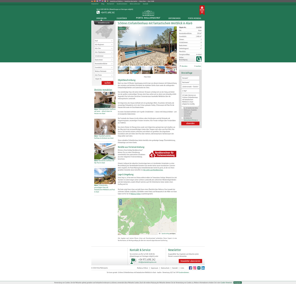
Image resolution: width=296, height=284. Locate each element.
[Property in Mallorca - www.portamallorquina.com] (97, 1)
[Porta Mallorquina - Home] (148, 18)
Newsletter (95, 4)
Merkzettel (110, 4)
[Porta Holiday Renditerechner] (162, 154)
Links (182, 268)
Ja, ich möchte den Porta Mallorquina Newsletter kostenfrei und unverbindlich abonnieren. (191, 112)
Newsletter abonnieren (190, 260)
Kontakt (145, 4)
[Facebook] (190, 269)
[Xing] (198, 269)
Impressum (154, 268)
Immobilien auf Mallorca (116, 1)
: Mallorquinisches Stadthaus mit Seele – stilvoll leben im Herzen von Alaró (105, 111)
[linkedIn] (203, 269)
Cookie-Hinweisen (226, 282)
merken (198, 66)
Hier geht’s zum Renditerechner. (153, 170)
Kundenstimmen (122, 4)
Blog (102, 4)
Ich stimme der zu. (191, 119)
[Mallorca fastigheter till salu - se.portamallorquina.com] (108, 1)
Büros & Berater (135, 4)
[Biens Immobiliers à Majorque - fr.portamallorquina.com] (105, 1)
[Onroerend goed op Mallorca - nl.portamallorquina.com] (102, 1)
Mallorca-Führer (136, 193)
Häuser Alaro (142, 1)
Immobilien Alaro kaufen (131, 1)
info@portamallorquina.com (147, 262)
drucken (184, 66)
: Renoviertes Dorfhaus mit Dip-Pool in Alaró (104, 161)
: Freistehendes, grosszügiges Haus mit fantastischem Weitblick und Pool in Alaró (104, 188)
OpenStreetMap (165, 233)
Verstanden (237, 282)
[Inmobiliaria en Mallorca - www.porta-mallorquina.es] (95, 1)
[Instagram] (194, 269)
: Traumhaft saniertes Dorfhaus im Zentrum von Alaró (104, 137)
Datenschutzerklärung (190, 120)
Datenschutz (165, 268)
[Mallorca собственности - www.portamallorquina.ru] (100, 1)
